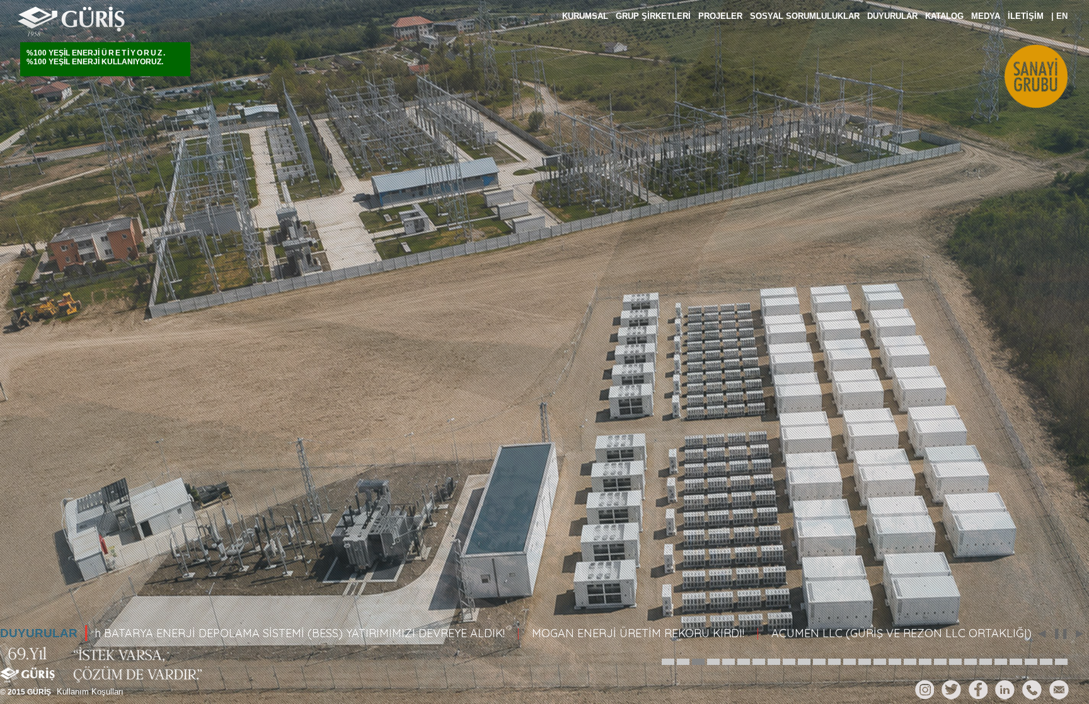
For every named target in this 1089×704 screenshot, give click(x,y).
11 (819, 657)
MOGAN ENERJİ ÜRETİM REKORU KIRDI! (570, 633)
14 (864, 657)
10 (804, 657)
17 (910, 657)
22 (985, 657)
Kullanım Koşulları (90, 691)
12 (834, 657)
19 (940, 657)
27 (1061, 657)
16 (895, 657)
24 (1016, 657)
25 (1031, 657)
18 (925, 657)
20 (955, 657)
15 (879, 657)
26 (1046, 657)
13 (849, 657)
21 (970, 657)
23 (1000, 657)
